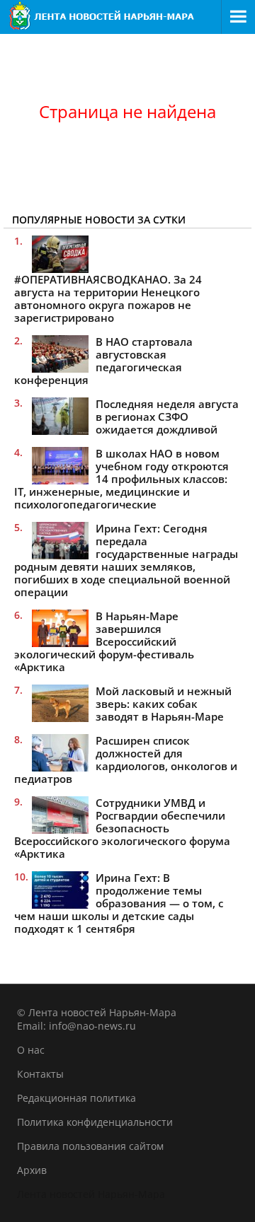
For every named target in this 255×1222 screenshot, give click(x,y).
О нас (31, 1050)
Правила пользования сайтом (90, 1146)
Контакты (40, 1074)
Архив (32, 1170)
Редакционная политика (76, 1098)
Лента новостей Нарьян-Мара (91, 1194)
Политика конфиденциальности (95, 1122)
